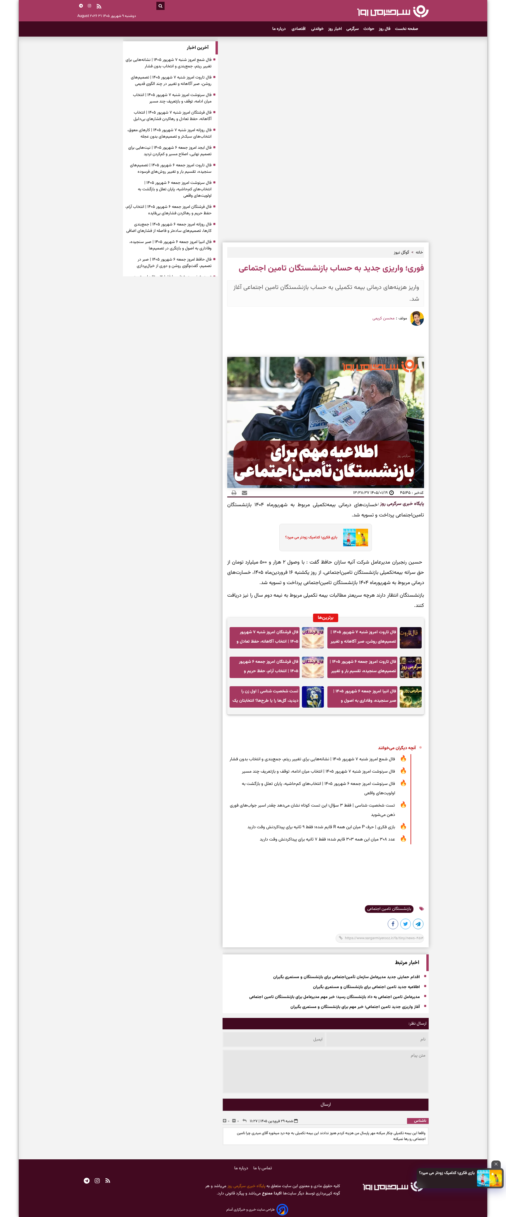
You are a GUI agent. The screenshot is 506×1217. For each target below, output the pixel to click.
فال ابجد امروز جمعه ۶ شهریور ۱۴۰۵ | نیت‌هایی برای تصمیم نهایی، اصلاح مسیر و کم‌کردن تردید (169, 151)
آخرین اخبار (197, 48)
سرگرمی (352, 29)
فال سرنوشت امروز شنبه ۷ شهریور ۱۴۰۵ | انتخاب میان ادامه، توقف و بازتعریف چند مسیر (318, 771)
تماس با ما (262, 1168)
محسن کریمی (383, 318)
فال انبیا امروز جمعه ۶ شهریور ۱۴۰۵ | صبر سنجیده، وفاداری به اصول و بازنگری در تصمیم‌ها (364, 698)
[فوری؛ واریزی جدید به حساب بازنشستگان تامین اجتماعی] (418, 925)
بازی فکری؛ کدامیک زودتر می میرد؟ (447, 1173)
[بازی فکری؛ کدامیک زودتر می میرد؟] (489, 1178)
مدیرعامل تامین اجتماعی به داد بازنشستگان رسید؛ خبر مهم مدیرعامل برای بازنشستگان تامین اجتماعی (334, 997)
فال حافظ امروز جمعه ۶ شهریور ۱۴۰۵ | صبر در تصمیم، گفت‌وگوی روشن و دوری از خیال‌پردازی (174, 262)
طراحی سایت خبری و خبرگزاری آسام (250, 1209)
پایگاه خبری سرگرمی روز (401, 504)
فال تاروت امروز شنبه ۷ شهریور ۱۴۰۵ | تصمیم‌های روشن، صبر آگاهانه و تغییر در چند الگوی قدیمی (363, 638)
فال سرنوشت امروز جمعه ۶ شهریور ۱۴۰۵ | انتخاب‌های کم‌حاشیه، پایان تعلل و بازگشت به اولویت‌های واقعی (318, 788)
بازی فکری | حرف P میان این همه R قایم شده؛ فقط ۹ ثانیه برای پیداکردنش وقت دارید (321, 827)
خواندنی (317, 29)
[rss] (99, 7)
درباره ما (279, 29)
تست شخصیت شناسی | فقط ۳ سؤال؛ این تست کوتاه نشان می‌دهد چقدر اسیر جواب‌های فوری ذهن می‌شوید (312, 810)
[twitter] (405, 925)
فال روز (384, 29)
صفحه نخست (406, 29)
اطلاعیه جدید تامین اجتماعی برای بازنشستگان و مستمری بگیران (366, 987)
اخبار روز (335, 29)
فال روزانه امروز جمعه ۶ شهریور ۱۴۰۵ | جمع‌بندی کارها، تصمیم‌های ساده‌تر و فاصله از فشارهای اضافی (168, 227)
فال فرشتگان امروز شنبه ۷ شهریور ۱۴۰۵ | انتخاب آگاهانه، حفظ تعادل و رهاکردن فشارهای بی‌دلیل (267, 638)
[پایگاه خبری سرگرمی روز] (393, 11)
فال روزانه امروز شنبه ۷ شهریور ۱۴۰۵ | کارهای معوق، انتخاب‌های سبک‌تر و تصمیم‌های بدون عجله (169, 133)
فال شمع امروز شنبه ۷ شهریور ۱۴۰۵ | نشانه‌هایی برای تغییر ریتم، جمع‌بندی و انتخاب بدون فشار (312, 759)
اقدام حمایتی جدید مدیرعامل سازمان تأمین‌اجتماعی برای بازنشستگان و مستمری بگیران (346, 977)
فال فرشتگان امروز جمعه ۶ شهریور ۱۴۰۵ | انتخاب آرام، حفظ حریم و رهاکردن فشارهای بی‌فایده (268, 668)
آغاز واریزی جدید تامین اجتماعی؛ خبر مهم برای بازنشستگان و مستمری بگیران (355, 1007)
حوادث (368, 29)
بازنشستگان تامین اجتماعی (389, 909)
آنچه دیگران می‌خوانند (397, 748)
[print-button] (234, 492)
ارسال (326, 1104)
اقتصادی (299, 29)
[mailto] (242, 492)
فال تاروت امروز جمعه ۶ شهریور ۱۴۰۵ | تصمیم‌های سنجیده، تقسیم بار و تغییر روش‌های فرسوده (363, 668)
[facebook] (393, 925)
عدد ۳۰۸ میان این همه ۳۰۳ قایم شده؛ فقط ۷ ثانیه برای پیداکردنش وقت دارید (327, 839)
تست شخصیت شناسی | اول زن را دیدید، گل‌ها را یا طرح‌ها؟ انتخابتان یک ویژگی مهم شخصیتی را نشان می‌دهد (265, 698)
